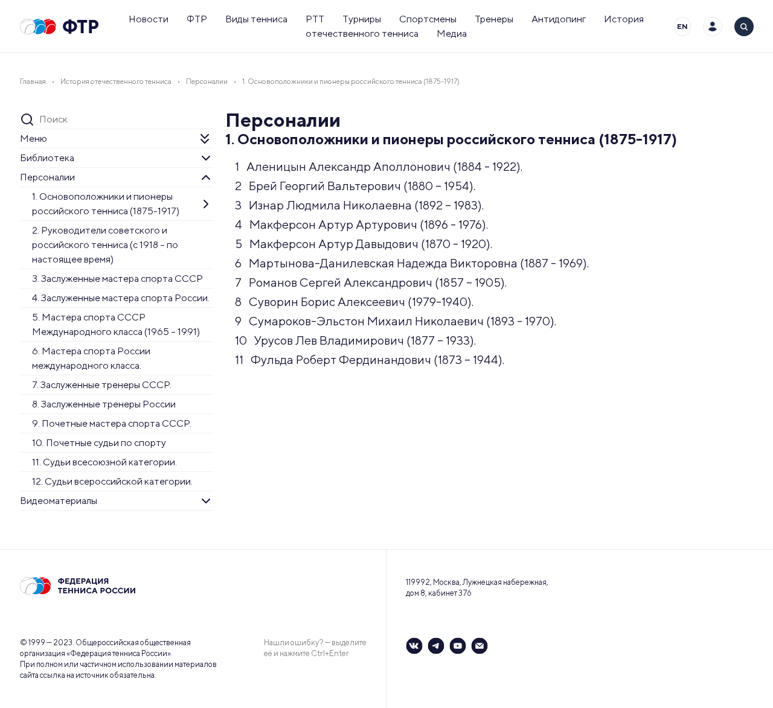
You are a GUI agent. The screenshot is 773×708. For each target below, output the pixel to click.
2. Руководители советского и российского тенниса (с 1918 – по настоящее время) (105, 245)
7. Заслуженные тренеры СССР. (102, 385)
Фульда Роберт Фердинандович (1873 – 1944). (369, 359)
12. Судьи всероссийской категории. (112, 481)
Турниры (361, 19)
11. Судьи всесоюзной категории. (104, 462)
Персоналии (47, 177)
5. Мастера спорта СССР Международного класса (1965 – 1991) (116, 324)
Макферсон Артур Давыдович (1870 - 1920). (363, 243)
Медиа (452, 33)
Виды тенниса (256, 19)
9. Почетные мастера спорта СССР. (111, 423)
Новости (148, 19)
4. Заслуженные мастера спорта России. (121, 298)
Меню (33, 138)
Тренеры (494, 19)
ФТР (197, 19)
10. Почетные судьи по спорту (99, 442)
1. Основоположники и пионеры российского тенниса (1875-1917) (105, 204)
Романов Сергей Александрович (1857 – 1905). (371, 282)
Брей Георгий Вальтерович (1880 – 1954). (355, 186)
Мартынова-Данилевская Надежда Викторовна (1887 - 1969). (412, 263)
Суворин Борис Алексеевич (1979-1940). (354, 301)
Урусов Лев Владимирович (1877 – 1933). (355, 340)
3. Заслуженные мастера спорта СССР (117, 278)
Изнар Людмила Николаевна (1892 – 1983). (359, 205)
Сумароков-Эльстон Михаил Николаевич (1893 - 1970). (395, 321)
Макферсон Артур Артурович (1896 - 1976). (361, 224)
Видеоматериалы (58, 500)
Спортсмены (428, 19)
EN (682, 26)
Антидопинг (558, 19)
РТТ (315, 19)
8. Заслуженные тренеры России (104, 404)
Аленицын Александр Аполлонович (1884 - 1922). (378, 166)
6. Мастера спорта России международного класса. (91, 358)
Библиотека (47, 158)
